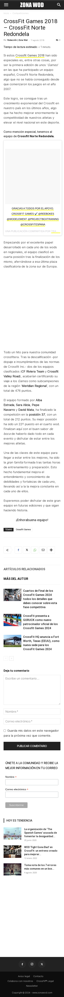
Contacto (38, 976)
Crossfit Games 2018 (29, 55)
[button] (6, 5)
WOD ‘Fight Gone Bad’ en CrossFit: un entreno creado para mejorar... (40, 851)
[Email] (42, 549)
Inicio (6, 13)
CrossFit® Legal (45, 981)
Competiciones (20, 13)
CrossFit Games (23, 529)
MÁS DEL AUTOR (16, 579)
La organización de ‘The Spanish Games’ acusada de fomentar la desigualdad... (40, 833)
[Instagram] (32, 964)
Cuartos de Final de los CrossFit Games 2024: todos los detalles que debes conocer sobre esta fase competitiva (40, 599)
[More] (51, 549)
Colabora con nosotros (20, 981)
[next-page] (11, 658)
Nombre (11, 777)
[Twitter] (26, 549)
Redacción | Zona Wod (17, 40)
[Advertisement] (32, 311)
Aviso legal (24, 976)
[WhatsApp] (34, 549)
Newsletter (32, 986)
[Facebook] (18, 549)
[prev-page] (6, 658)
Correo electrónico (16, 789)
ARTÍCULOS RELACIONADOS (24, 569)
